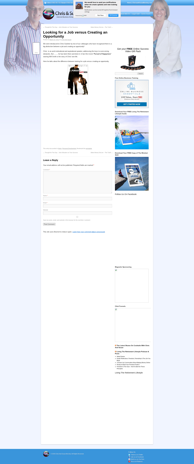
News (60, 148)
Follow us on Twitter (137, 455)
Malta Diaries (121, 356)
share (36, 52)
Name (45, 195)
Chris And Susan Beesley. (64, 454)
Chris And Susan (66, 40)
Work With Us (125, 14)
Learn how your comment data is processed (89, 232)
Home (129, 3)
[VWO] (84, 15)
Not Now (100, 15)
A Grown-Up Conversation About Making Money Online (133, 362)
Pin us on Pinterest (136, 461)
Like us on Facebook (137, 457)
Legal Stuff (135, 14)
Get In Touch (145, 14)
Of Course (113, 15)
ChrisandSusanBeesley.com (71, 14)
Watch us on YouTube (137, 459)
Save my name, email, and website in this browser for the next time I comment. (66, 220)
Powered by (79, 15)
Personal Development (69, 148)
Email (45, 203)
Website (45, 210)
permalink (89, 148)
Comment (46, 169)
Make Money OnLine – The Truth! (102, 27)
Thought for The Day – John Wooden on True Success (60, 27)
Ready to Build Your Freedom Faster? (128, 364)
